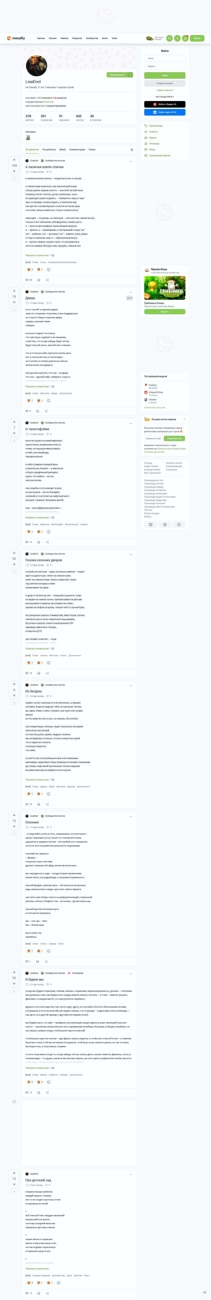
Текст (61, 943)
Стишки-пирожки (41, 1275)
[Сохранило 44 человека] (38, 280)
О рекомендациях (174, 466)
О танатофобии (37, 429)
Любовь (64, 1075)
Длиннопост (66, 393)
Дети (69, 1275)
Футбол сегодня (151, 513)
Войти (197, 38)
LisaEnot (34, 160)
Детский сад (58, 1275)
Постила (148, 510)
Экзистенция (71, 524)
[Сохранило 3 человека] (37, 411)
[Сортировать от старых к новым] (132, 150)
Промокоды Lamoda (153, 484)
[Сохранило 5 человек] (38, 673)
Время (43, 1075)
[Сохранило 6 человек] (38, 1293)
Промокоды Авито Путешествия (159, 507)
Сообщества (92, 38)
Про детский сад (38, 1180)
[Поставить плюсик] (14, 159)
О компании (171, 469)
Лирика (52, 943)
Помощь (148, 463)
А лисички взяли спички (44, 167)
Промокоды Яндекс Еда (155, 500)
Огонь (43, 262)
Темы (114, 38)
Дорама (71, 786)
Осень (63, 655)
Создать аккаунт (165, 83)
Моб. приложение (152, 473)
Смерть (84, 524)
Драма (43, 786)
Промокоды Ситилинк (154, 503)
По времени (32, 149)
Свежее (64, 38)
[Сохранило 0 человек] (38, 542)
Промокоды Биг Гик (153, 480)
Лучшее (53, 38)
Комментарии (77, 149)
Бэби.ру (147, 517)
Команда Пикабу (152, 469)
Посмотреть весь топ (154, 407)
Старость (53, 1075)
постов (48, 102)
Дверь (30, 298)
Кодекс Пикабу (151, 466)
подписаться (174, 438)
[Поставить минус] (14, 171)
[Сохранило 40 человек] (38, 1092)
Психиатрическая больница (62, 262)
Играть (165, 311)
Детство (78, 1275)
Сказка (43, 655)
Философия (57, 524)
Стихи (35, 262)
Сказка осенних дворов (43, 560)
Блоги (105, 38)
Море (51, 786)
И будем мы (34, 979)
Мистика (44, 393)
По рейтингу (49, 149)
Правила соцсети (174, 463)
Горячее (41, 38)
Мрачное (44, 524)
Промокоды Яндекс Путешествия (160, 497)
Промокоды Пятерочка (155, 490)
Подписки (77, 38)
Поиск (92, 149)
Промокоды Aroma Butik (155, 493)
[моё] (63, 149)
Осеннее (32, 822)
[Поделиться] (47, 280)
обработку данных (166, 448)
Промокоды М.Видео (154, 487)
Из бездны (33, 691)
